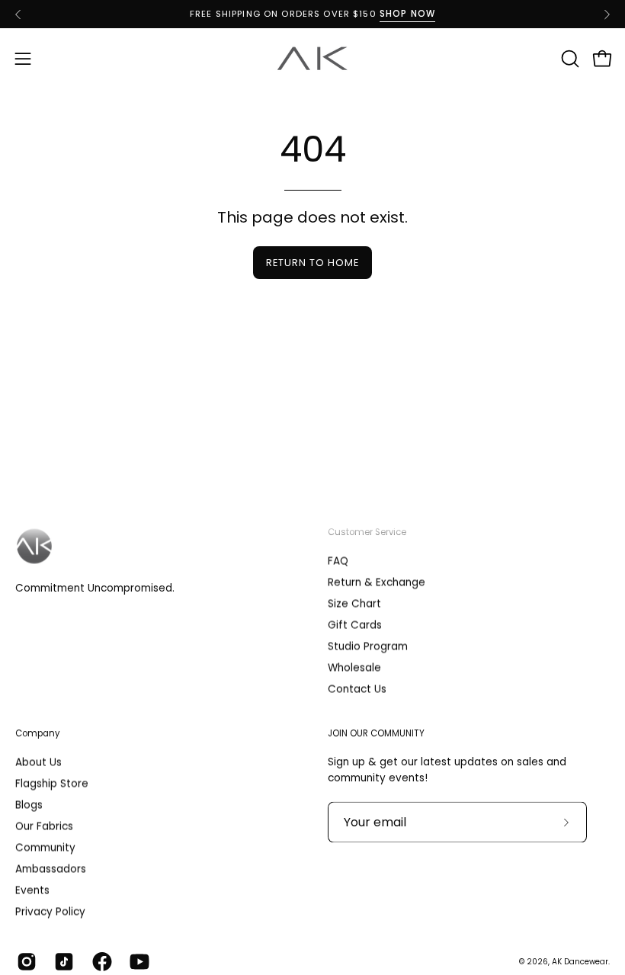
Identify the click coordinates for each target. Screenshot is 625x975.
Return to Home (312, 262)
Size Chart (354, 604)
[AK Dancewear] (312, 59)
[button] (568, 58)
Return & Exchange (376, 583)
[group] (312, 14)
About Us (38, 762)
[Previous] (18, 14)
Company (37, 733)
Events (32, 891)
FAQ (338, 561)
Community (45, 848)
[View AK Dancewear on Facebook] (99, 962)
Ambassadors (50, 869)
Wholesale (354, 668)
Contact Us (357, 689)
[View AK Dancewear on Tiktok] (61, 962)
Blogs (29, 805)
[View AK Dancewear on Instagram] (24, 962)
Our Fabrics (44, 826)
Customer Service (367, 532)
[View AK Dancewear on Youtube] (137, 962)
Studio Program (368, 647)
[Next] (607, 14)
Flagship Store (51, 784)
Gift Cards (355, 625)
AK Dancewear (580, 961)
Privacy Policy (50, 912)
